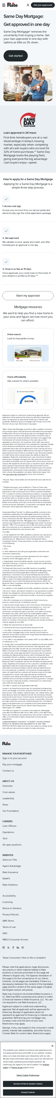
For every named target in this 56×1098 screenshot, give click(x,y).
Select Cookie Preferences (28, 1075)
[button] (3, 5)
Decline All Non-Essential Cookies (27, 1084)
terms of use (17, 1067)
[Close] (52, 1046)
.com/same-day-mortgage (15, 474)
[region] (28, 1070)
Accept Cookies (28, 1092)
